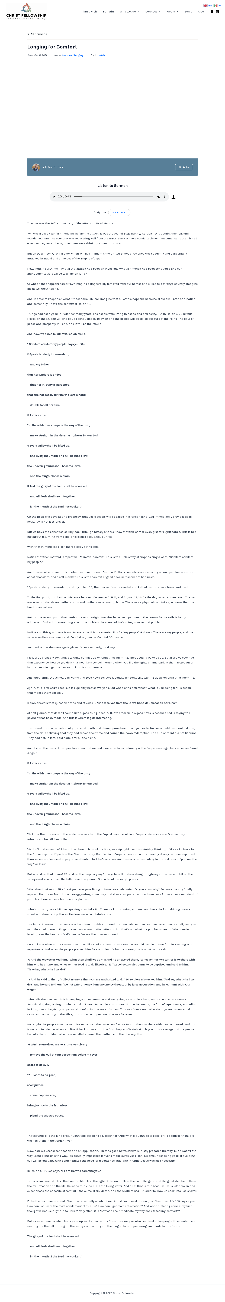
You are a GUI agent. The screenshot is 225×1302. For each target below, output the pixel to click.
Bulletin (108, 11)
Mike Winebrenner (52, 167)
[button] (137, 11)
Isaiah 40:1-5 (119, 212)
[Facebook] (212, 11)
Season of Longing (72, 55)
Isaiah (101, 55)
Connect (151, 11)
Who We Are (128, 11)
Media (170, 11)
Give (201, 11)
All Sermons (38, 34)
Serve (188, 11)
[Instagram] (217, 11)
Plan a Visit (89, 11)
